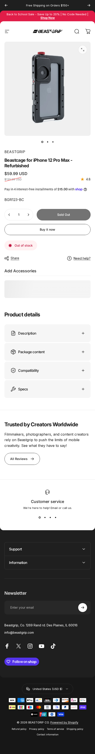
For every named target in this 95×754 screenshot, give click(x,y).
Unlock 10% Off (70, 717)
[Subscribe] (82, 607)
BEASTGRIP (14, 152)
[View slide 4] (55, 517)
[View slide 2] (45, 517)
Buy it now (47, 229)
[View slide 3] (50, 517)
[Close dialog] (90, 687)
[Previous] (6, 5)
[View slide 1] (39, 517)
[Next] (89, 5)
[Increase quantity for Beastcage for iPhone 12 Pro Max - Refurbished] (28, 214)
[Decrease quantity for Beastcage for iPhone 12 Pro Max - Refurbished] (9, 214)
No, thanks (70, 725)
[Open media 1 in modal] (82, 49)
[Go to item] (42, 142)
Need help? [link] (82, 258)
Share (15, 258)
